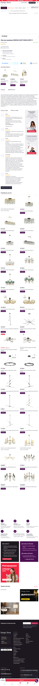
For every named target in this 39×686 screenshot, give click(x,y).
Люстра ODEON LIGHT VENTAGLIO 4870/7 (8, 309)
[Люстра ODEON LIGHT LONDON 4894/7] (10, 260)
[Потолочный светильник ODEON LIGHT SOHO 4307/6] (10, 381)
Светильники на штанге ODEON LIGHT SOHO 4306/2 (29, 430)
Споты (27, 638)
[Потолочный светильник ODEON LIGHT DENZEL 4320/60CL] (29, 340)
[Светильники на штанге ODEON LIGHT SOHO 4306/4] (10, 421)
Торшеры (27, 639)
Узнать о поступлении (5, 210)
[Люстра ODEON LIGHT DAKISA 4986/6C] (10, 201)
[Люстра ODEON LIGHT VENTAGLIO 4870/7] (10, 299)
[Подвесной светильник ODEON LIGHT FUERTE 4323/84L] (29, 319)
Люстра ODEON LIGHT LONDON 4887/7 (7, 289)
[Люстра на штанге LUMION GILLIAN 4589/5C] (10, 440)
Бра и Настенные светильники (18, 638)
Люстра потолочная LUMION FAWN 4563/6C (8, 467)
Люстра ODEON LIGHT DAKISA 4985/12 (26, 250)
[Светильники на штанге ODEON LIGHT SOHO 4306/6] (29, 401)
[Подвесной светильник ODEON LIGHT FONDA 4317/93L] (10, 360)
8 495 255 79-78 (30, 559)
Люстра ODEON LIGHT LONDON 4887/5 (27, 289)
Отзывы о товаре (4, 110)
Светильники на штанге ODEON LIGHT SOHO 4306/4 (9, 430)
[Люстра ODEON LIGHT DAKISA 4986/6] (29, 201)
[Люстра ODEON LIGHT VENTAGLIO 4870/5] (29, 299)
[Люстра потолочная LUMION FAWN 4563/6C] (10, 457)
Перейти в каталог (7, 579)
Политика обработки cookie (18, 660)
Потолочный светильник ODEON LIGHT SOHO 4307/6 (10, 391)
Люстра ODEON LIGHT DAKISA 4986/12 (7, 230)
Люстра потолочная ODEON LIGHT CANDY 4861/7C (28, 467)
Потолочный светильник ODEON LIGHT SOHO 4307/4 (29, 391)
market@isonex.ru (6, 673)
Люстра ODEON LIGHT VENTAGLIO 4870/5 (27, 309)
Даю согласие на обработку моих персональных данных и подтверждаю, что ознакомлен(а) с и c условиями (30, 626)
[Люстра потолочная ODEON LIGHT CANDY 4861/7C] (29, 457)
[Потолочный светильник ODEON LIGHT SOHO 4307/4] (29, 381)
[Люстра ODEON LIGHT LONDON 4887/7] (10, 280)
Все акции (35, 586)
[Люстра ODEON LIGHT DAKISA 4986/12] (10, 221)
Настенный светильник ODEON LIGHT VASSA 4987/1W (24, 82)
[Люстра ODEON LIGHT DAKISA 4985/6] (10, 240)
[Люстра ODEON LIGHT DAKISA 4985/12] (29, 240)
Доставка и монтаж (16, 648)
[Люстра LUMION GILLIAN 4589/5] (29, 440)
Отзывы (14, 653)
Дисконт (27, 635)
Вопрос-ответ (15, 657)
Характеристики (11, 89)
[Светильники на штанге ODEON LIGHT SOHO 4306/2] (29, 421)
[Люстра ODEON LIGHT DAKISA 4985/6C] (29, 221)
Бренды (14, 654)
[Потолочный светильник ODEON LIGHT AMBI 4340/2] (10, 319)
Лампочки (27, 642)
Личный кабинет (24, 2)
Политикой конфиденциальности (28, 626)
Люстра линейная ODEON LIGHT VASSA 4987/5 (14, 82)
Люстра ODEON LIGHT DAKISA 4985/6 (7, 250)
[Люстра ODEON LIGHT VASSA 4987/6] (5, 73)
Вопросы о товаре (14, 110)
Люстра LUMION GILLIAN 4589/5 (25, 448)
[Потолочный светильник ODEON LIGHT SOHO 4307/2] (10, 401)
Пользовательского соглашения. (27, 627)
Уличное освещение (29, 641)
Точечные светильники (17, 642)
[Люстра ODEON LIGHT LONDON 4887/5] (29, 280)
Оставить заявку (32, 131)
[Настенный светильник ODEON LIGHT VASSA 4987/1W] (24, 73)
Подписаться (34, 623)
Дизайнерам (15, 651)
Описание (3, 89)
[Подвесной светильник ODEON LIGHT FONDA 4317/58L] (29, 360)
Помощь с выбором (32, 2)
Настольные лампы (16, 639)
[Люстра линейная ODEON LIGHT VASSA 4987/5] (14, 73)
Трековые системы (16, 641)
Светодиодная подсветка (17, 644)
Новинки (15, 635)
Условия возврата (16, 663)
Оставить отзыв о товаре (6, 187)
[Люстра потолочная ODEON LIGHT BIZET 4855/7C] (29, 477)
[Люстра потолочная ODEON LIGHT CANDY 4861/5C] (10, 477)
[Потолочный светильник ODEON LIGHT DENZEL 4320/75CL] (10, 340)
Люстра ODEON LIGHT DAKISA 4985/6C (26, 230)
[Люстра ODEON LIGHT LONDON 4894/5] (29, 260)
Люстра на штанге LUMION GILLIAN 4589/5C (8, 448)
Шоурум (15, 650)
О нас (14, 647)
